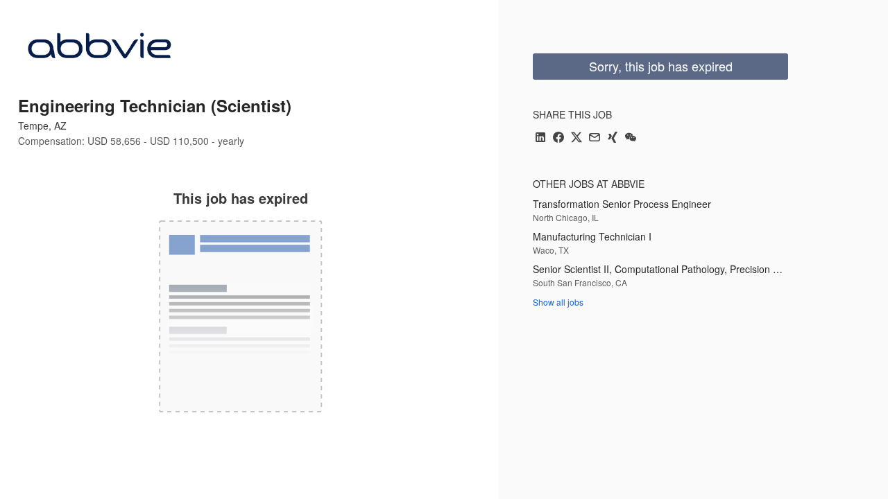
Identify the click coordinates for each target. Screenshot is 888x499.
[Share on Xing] (612, 138)
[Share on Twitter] (576, 138)
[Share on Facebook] (558, 138)
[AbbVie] (98, 50)
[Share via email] (594, 138)
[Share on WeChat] (630, 138)
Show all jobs (558, 302)
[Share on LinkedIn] (540, 138)
